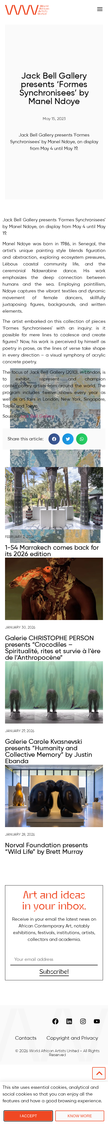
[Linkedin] (69, 1021)
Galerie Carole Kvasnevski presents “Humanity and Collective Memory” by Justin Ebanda (48, 752)
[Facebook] (55, 1021)
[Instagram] (83, 1021)
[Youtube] (96, 1021)
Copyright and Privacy (72, 1038)
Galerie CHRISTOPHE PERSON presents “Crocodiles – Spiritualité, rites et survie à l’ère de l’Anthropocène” (52, 648)
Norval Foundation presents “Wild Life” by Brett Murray (46, 848)
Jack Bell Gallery (36, 416)
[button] (54, 439)
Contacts (25, 1038)
